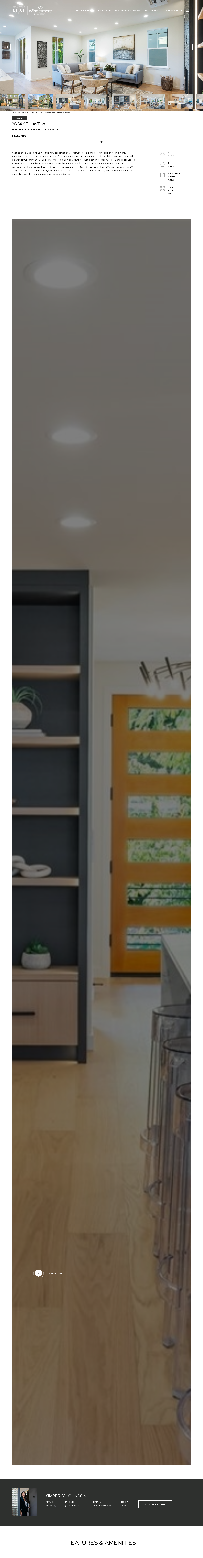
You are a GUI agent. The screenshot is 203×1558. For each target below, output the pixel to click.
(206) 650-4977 (74, 1505)
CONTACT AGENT (155, 1504)
